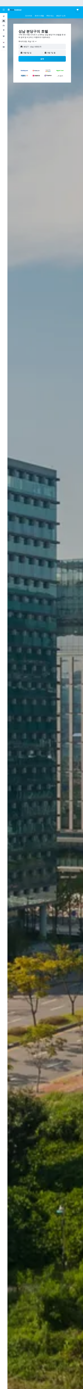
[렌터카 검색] (3, 25)
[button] (3, 9)
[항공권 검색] (3, 16)
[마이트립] (3, 36)
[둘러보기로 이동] (3, 30)
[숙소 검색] (3, 21)
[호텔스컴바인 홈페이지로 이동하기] (14, 9)
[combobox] (27, 41)
